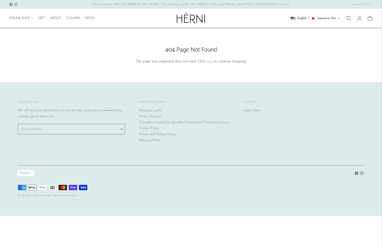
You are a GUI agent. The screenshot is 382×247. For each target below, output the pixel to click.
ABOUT (55, 18)
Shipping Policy (150, 140)
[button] (315, 18)
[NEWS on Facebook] (11, 4)
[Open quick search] (349, 18)
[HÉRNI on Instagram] (15, 4)
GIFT (41, 18)
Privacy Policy (149, 128)
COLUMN (73, 18)
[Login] (359, 18)
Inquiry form (251, 110)
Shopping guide (150, 110)
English (24, 173)
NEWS (89, 18)
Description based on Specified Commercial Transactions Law (184, 122)
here (209, 61)
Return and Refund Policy (157, 134)
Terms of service (150, 116)
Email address (30, 124)
